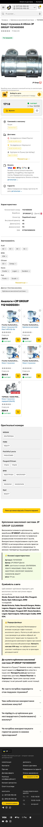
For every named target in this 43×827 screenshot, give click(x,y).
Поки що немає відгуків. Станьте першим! (21, 511)
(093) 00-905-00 (10, 799)
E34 (3, 256)
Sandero (25, 271)
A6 (24, 249)
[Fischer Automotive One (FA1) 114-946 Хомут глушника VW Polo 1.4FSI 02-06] (11, 316)
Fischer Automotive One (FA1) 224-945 (9, 361)
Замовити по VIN (32, 777)
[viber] (6, 807)
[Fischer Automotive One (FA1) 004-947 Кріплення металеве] (31, 316)
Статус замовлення (30, 773)
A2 (3, 249)
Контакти (39, 2)
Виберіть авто (15, 93)
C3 (3, 264)
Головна (5, 20)
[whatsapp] (10, 807)
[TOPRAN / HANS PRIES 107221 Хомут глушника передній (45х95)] (11, 388)
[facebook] (7, 821)
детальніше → (12, 180)
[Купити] (18, 340)
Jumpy (11, 264)
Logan (14, 271)
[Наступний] (18, 316)
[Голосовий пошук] (39, 13)
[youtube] (3, 821)
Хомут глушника (8, 363)
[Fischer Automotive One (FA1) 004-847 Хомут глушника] (31, 352)
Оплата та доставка (26, 2)
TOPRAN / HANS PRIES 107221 (10, 397)
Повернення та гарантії (32, 769)
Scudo (14, 279)
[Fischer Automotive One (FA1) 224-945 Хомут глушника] (11, 352)
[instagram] (10, 821)
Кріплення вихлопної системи (22, 20)
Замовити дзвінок (12, 803)
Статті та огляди (8, 786)
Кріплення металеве (30, 327)
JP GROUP (27, 214)
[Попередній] (3, 316)
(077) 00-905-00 (10, 795)
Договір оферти (8, 773)
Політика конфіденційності (8, 778)
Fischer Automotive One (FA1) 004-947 (30, 325)
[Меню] (3, 7)
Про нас (5, 769)
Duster (4, 271)
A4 (17, 249)
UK (7, 751)
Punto (4, 279)
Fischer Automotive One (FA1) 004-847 (30, 361)
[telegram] (3, 807)
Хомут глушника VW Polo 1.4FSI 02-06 (9, 328)
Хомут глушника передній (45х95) (8, 400)
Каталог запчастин (9, 783)
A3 (10, 249)
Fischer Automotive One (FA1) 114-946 (9, 325)
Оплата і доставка (30, 766)
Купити (12, 111)
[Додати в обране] (37, 110)
